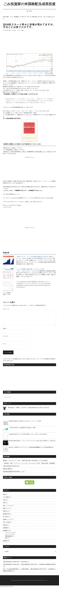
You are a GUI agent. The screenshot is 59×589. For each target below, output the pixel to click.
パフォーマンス (9, 532)
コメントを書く (20, 30)
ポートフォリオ (9, 534)
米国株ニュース (7, 519)
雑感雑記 (9, 292)
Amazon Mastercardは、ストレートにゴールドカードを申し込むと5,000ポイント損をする (32, 440)
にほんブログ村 (7, 207)
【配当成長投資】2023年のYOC (11, 466)
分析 (9, 294)
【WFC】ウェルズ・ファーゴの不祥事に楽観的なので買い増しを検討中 (34, 256)
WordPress (40, 580)
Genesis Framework (32, 580)
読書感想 (5, 527)
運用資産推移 (8, 536)
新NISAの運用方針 (7, 469)
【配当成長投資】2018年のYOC (11, 561)
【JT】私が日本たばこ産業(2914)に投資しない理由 (22, 427)
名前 (5, 328)
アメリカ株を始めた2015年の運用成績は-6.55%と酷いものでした (33, 281)
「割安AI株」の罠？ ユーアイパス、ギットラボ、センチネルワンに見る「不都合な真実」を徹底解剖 (29, 463)
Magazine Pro (23, 580)
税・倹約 (5, 516)
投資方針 (5, 511)
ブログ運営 (6, 497)
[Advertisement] (29, 43)
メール (5, 336)
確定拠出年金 (6, 514)
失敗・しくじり (7, 505)
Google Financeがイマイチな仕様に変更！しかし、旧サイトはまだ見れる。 (28, 434)
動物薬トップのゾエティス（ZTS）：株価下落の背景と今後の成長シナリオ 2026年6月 (25, 460)
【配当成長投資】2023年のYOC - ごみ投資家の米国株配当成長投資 (38, 564)
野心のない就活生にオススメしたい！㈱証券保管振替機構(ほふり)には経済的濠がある (31, 447)
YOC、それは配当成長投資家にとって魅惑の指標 (15, 569)
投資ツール (6, 508)
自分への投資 (6, 522)
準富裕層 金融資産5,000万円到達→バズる (13, 471)
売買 (4, 502)
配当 (6, 538)
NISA (4, 494)
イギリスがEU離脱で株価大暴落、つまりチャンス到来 (30, 269)
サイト (4, 343)
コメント (6, 309)
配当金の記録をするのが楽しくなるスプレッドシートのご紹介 (25, 421)
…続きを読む (46, 407)
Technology (24, 561)
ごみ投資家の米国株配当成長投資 (30, 4)
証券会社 (5, 525)
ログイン (46, 580)
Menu (30, 11)
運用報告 (5, 530)
